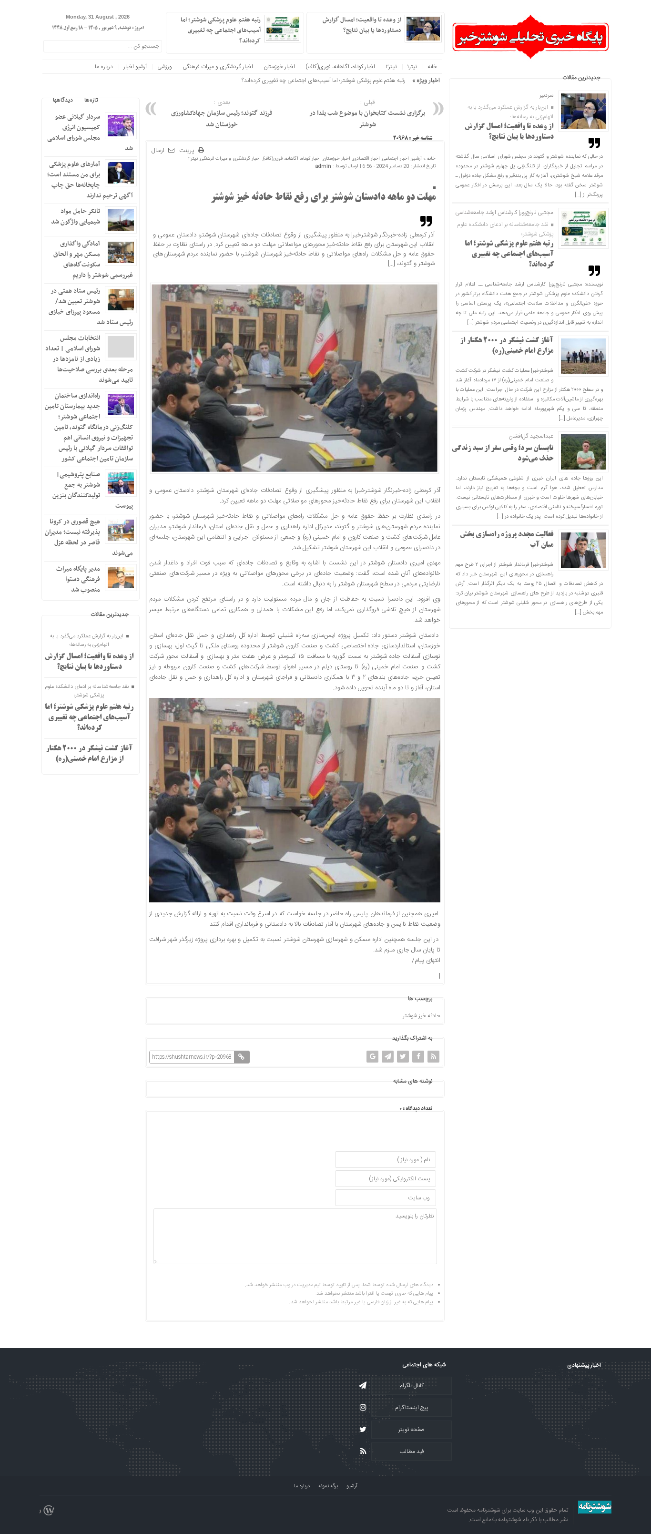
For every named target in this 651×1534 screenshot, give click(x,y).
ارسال (158, 150)
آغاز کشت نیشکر (387, 80)
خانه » (429, 159)
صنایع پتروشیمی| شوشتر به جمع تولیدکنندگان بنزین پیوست (92, 490)
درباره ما (104, 67)
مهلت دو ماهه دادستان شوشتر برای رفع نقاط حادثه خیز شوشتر (323, 198)
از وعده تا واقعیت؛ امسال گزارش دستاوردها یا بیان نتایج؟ (362, 25)
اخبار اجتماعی (395, 159)
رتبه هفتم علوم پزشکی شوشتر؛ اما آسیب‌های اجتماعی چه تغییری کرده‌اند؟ (509, 254)
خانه (432, 67)
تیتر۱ (412, 67)
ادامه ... (319, 40)
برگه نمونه (328, 1486)
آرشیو (416, 159)
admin (323, 166)
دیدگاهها (63, 100)
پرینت (188, 151)
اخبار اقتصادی (366, 159)
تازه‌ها (91, 100)
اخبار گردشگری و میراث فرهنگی (218, 67)
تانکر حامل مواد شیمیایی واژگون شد (75, 216)
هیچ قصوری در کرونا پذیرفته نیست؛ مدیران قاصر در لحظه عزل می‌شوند (89, 537)
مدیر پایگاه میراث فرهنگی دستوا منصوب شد (78, 579)
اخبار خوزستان (279, 67)
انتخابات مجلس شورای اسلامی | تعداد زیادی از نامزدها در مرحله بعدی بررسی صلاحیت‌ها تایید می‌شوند (89, 359)
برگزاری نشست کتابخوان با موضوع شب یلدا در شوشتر (367, 114)
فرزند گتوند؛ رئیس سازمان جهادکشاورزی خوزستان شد (222, 114)
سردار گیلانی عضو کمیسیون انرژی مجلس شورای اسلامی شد (90, 133)
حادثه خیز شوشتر (421, 1016)
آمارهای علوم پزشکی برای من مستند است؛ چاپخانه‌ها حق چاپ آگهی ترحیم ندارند (90, 180)
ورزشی (164, 67)
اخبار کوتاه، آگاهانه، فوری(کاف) (340, 67)
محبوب (117, 100)
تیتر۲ (391, 67)
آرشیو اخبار (135, 67)
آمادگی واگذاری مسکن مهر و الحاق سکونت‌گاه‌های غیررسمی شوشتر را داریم (93, 259)
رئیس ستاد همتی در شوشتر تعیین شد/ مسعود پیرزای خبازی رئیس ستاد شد (91, 307)
